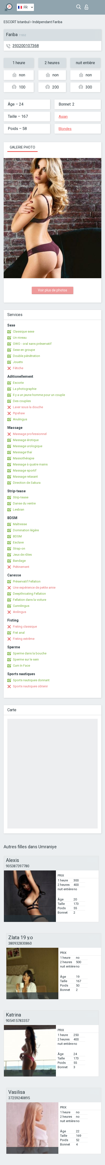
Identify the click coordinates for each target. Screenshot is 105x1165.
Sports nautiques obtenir (30, 686)
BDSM (17, 536)
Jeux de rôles (22, 554)
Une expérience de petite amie (34, 587)
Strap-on (19, 548)
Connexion (87, 5)
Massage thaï (22, 452)
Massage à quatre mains (30, 464)
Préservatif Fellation (27, 581)
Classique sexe (23, 331)
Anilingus (19, 612)
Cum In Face (21, 665)
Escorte (18, 383)
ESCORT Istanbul (17, 22)
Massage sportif (24, 470)
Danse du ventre (24, 503)
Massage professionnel (30, 434)
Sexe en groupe (24, 350)
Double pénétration (26, 356)
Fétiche (18, 368)
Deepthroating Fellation (29, 593)
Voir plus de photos (52, 290)
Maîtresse (20, 524)
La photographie (24, 389)
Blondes (65, 129)
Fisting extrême (23, 639)
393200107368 (25, 45)
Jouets (18, 362)
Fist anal (19, 632)
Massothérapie (23, 458)
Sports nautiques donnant (31, 680)
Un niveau (20, 337)
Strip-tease (20, 497)
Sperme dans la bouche (29, 653)
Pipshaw (19, 413)
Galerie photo (22, 147)
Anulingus (20, 419)
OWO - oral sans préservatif (32, 344)
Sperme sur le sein (26, 659)
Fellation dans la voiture (29, 600)
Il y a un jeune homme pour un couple (39, 395)
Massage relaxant (25, 476)
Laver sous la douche (28, 407)
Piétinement (21, 567)
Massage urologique (27, 446)
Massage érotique (26, 440)
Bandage (19, 561)
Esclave (18, 542)
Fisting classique (25, 626)
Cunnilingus (21, 606)
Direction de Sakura (27, 482)
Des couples (22, 401)
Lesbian (18, 509)
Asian (63, 116)
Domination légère (26, 530)
